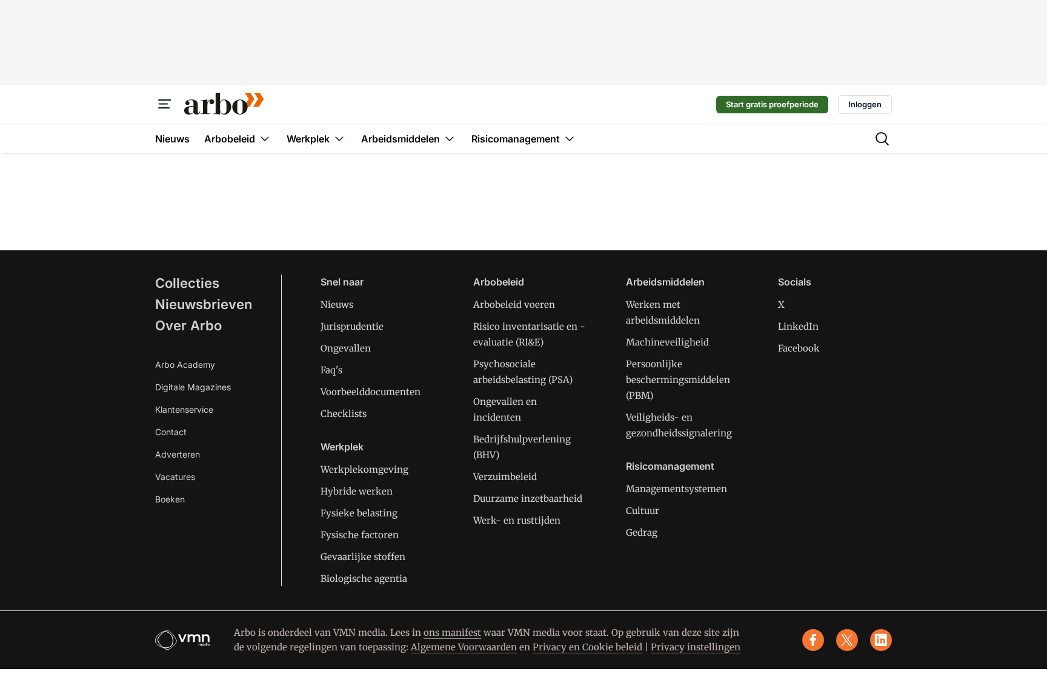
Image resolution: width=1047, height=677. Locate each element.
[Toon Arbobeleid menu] (265, 138)
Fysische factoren (360, 535)
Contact (171, 432)
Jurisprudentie (352, 326)
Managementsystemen (676, 489)
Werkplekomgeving (364, 469)
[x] (847, 640)
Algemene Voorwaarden (464, 647)
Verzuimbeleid (505, 476)
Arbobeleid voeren (514, 304)
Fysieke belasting (359, 513)
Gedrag (641, 532)
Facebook (799, 348)
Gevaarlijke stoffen (363, 556)
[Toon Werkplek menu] (339, 138)
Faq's (331, 370)
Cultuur (642, 510)
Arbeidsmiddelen (665, 282)
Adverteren (177, 454)
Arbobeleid (498, 282)
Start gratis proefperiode (772, 104)
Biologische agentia (364, 578)
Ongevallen (346, 348)
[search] (882, 139)
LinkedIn (798, 326)
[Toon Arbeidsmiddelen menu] (449, 138)
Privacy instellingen (695, 647)
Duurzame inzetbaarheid (527, 498)
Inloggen (865, 104)
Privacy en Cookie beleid (587, 647)
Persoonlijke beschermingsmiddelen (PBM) (678, 379)
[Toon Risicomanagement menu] (569, 138)
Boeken (170, 499)
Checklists (344, 413)
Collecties (187, 283)
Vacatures (175, 477)
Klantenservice (184, 409)
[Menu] (164, 104)
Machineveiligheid (667, 342)
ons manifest (452, 632)
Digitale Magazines (193, 387)
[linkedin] (881, 640)
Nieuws (337, 304)
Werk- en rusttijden (516, 520)
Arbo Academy (185, 364)
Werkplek (342, 447)
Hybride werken (357, 491)
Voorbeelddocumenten (370, 392)
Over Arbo (188, 325)
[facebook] (813, 640)
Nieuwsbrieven (203, 304)
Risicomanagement (670, 466)
